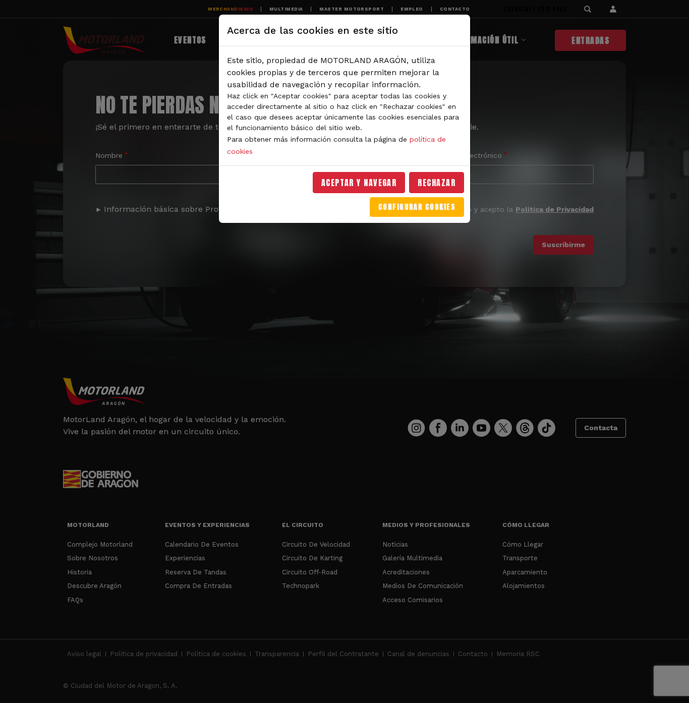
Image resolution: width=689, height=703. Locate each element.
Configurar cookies (416, 207)
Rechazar (436, 183)
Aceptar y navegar (359, 183)
